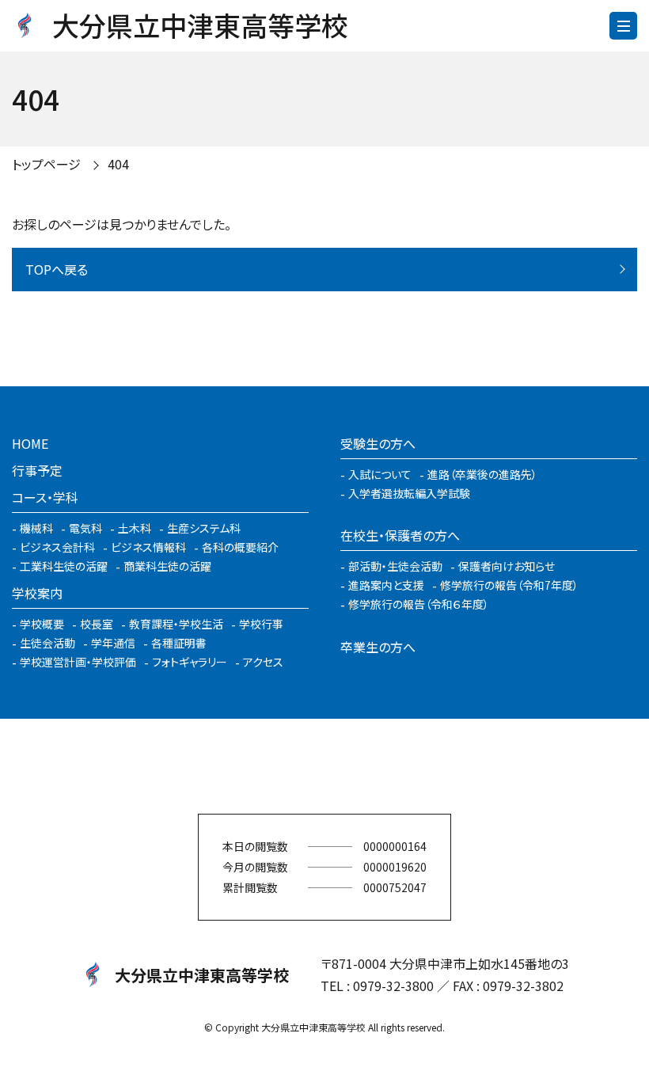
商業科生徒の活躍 (167, 566)
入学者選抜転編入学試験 (409, 493)
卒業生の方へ (378, 646)
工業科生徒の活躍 (64, 566)
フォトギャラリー (189, 662)
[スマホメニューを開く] (623, 25)
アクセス (263, 662)
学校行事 (261, 624)
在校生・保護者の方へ (400, 535)
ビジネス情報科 (148, 547)
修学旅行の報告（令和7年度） (509, 585)
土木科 (134, 528)
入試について (380, 474)
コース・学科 (45, 497)
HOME (30, 443)
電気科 (85, 528)
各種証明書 (179, 643)
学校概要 (42, 624)
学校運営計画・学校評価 (78, 662)
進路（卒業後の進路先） (482, 474)
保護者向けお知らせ (506, 566)
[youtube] (372, 766)
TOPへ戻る (56, 269)
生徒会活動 (47, 643)
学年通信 (113, 643)
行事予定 (37, 470)
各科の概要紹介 (240, 547)
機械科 (36, 528)
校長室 (96, 624)
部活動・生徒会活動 (395, 566)
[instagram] (324, 766)
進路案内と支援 (386, 585)
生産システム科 (204, 528)
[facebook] (277, 766)
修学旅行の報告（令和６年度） (418, 604)
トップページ (46, 163)
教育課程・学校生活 (176, 624)
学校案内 (37, 592)
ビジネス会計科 (57, 547)
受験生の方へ (378, 443)
